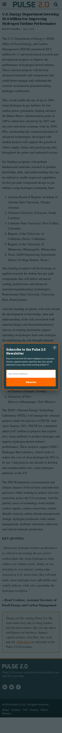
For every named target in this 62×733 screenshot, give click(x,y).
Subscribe (31, 382)
